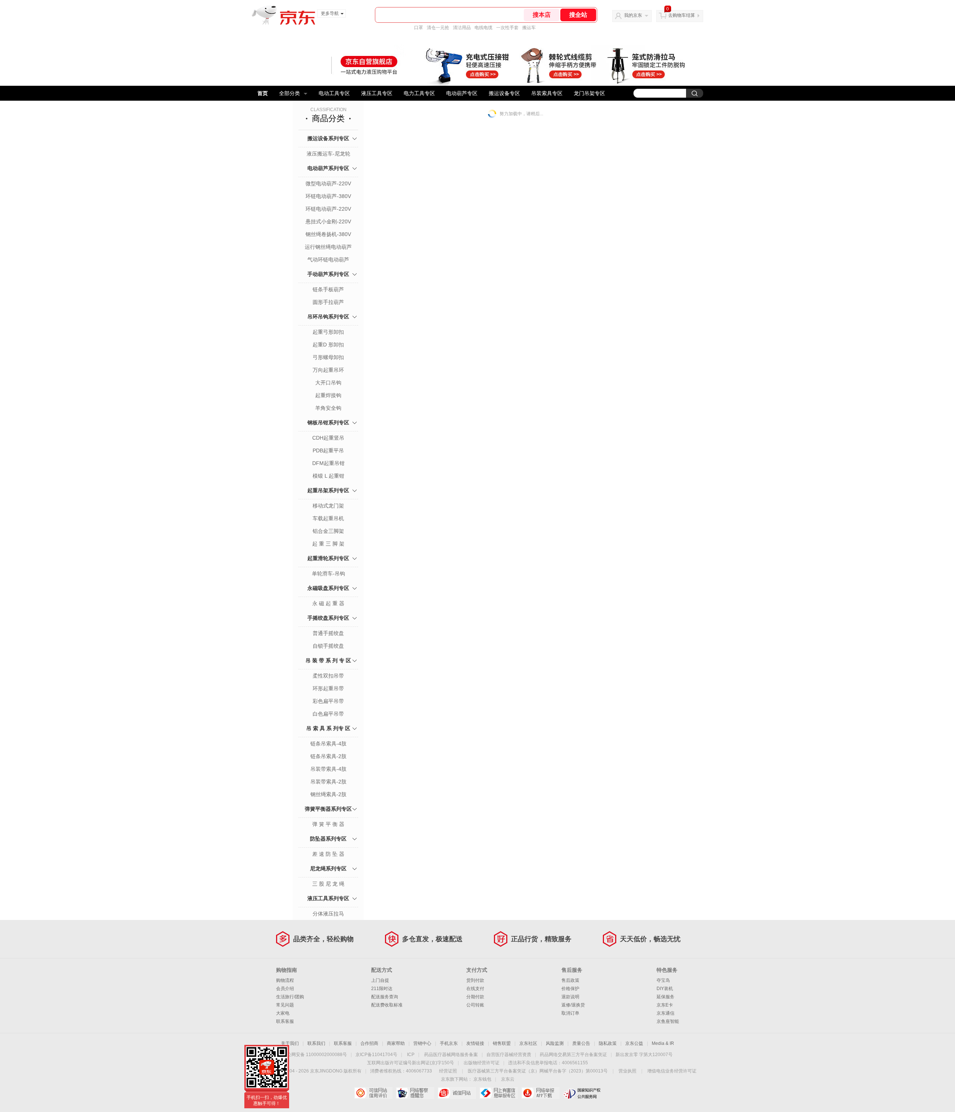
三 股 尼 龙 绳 (328, 884)
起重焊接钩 (328, 395)
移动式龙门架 (328, 506)
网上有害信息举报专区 (498, 1093)
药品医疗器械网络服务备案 (451, 1054)
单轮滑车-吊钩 (328, 574)
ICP (410, 1054)
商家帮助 (396, 1043)
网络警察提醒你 (415, 1093)
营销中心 (422, 1043)
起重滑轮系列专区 (328, 558)
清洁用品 (462, 27)
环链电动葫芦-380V (328, 196)
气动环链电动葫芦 (328, 260)
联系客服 (285, 1021)
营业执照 (627, 1071)
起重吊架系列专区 (328, 490)
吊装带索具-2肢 (328, 782)
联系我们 (316, 1043)
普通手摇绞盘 (328, 633)
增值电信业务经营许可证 (671, 1071)
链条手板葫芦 (328, 289)
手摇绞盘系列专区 (328, 618)
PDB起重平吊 (328, 450)
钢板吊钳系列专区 (328, 422)
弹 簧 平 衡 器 (328, 824)
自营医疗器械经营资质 (508, 1054)
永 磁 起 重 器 (328, 603)
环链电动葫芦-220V (328, 209)
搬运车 (529, 27)
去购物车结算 (681, 15)
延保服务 (665, 996)
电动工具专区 (334, 93)
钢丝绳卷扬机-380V (328, 234)
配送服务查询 (384, 996)
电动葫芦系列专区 (328, 168)
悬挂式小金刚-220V (328, 221)
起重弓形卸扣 (328, 332)
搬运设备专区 (504, 93)
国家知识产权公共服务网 (582, 1093)
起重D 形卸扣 (328, 345)
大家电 (282, 1013)
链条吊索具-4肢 (328, 744)
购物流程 (285, 980)
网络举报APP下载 (540, 1093)
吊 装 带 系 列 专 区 (328, 660)
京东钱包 (482, 1079)
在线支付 (475, 988)
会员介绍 (285, 988)
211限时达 (381, 988)
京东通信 (665, 1013)
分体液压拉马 (328, 914)
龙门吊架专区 (589, 93)
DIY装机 (665, 988)
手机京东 (449, 1043)
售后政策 (570, 980)
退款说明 (570, 996)
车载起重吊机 (328, 518)
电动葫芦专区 (462, 93)
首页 (262, 93)
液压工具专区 (376, 93)
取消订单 (570, 1013)
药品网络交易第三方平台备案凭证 (573, 1054)
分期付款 (475, 996)
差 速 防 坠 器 (328, 854)
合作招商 (369, 1043)
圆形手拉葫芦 (328, 302)
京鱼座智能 (668, 1021)
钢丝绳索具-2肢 (328, 794)
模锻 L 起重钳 (328, 476)
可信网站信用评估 (373, 1093)
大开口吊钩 (328, 383)
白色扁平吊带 (328, 714)
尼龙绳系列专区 (328, 868)
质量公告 (581, 1043)
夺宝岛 (663, 980)
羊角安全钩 (328, 408)
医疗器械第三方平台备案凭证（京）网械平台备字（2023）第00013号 (538, 1071)
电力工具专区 (419, 93)
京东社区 (528, 1043)
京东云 (507, 1079)
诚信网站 (457, 1093)
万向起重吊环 (328, 370)
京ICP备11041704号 (376, 1054)
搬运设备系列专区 (328, 138)
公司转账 (475, 1005)
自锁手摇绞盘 (328, 646)
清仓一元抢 (438, 27)
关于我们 (290, 1043)
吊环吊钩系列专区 (328, 317)
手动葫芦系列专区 (328, 274)
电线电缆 (483, 27)
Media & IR (663, 1043)
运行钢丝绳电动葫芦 (328, 247)
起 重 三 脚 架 (328, 544)
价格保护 (570, 988)
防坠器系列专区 (328, 839)
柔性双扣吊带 (328, 676)
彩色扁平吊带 (328, 701)
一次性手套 (507, 27)
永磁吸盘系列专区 (328, 588)
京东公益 (634, 1043)
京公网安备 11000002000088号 (314, 1054)
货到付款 (475, 980)
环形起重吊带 (328, 688)
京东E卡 (665, 1005)
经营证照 (448, 1071)
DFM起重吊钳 (328, 463)
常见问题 (285, 1005)
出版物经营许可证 (482, 1062)
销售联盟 (502, 1043)
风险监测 (555, 1043)
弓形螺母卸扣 (328, 357)
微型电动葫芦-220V (328, 183)
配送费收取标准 (387, 1005)
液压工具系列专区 (328, 898)
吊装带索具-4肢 (328, 769)
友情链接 (475, 1043)
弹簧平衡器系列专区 (328, 809)
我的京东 (633, 15)
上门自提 (380, 980)
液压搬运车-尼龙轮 (328, 154)
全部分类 (289, 93)
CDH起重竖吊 (328, 438)
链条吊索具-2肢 (328, 756)
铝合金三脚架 (328, 531)
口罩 (418, 27)
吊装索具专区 (547, 93)
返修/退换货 (573, 1005)
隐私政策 (608, 1043)
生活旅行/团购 (290, 996)
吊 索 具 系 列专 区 (328, 728)
